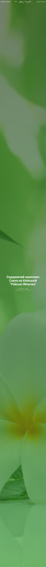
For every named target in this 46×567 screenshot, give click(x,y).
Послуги (21, 1)
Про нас (16, 1)
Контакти (27, 2)
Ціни (25, 1)
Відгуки (30, 1)
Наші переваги (21, 2)
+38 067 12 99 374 (40, 1)
